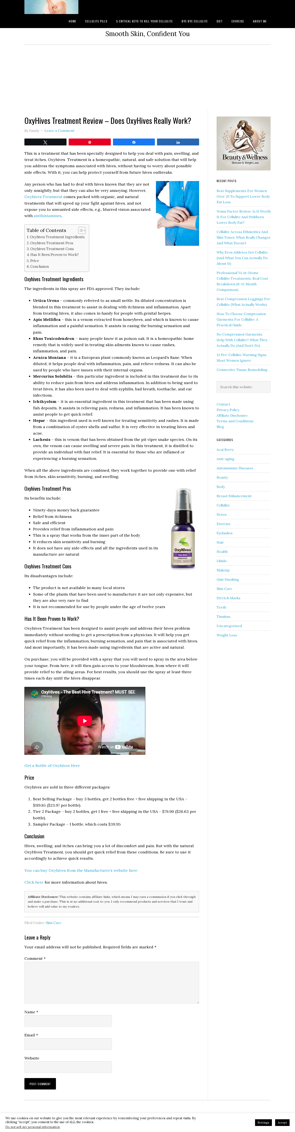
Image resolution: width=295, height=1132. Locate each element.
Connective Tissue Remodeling (242, 369)
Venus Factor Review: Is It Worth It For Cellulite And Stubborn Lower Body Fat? (244, 217)
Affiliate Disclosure (232, 415)
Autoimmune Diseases (235, 468)
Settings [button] (263, 1122)
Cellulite (223, 505)
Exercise (224, 524)
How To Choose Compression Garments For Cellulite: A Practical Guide (241, 319)
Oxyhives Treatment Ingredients (57, 237)
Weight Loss (227, 635)
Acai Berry (225, 449)
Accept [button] (282, 1122)
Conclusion (39, 266)
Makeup (223, 570)
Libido (222, 561)
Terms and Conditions (235, 421)
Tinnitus (223, 616)
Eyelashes (225, 533)
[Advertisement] (147, 77)
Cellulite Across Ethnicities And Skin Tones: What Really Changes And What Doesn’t (243, 237)
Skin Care (53, 923)
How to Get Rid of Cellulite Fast (59, 7)
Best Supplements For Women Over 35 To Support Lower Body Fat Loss (243, 196)
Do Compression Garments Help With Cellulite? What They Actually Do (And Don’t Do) (242, 340)
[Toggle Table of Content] (80, 230)
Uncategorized (229, 626)
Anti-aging (225, 459)
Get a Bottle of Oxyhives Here (52, 765)
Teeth (221, 607)
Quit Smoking (228, 579)
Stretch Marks (228, 598)
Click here (34, 882)
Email (31, 1035)
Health (222, 551)
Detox (222, 514)
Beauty (222, 477)
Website (31, 1058)
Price (34, 261)
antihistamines (48, 215)
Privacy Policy (228, 410)
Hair (220, 542)
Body (221, 486)
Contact (223, 404)
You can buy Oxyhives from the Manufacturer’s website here (80, 870)
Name (31, 1011)
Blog (220, 426)
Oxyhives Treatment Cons (52, 249)
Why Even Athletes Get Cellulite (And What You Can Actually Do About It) (242, 258)
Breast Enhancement (234, 496)
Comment (35, 958)
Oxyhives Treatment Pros (52, 243)
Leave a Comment (59, 130)
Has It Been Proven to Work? (54, 254)
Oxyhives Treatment (43, 196)
